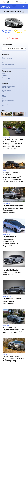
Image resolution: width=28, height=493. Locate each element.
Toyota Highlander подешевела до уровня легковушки (13, 272)
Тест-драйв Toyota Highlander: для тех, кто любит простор (13, 358)
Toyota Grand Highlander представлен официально (13, 301)
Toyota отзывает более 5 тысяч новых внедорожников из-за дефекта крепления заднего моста (13, 143)
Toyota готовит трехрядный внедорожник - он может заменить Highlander (11, 241)
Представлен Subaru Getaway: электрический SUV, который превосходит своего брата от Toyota (13, 176)
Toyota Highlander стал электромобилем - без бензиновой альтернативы (13, 209)
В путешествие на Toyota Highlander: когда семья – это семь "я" (13, 329)
